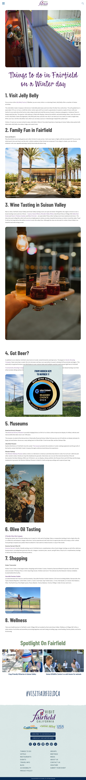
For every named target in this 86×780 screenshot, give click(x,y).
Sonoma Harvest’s (10, 548)
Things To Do (25, 751)
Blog (22, 765)
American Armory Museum (15, 432)
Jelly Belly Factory (21, 102)
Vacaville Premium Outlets (12, 576)
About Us (54, 760)
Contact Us (55, 762)
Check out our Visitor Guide (43, 738)
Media (52, 757)
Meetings (54, 754)
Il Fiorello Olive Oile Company (14, 536)
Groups (53, 751)
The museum (36, 446)
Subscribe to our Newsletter (43, 734)
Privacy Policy (26, 771)
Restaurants (25, 757)
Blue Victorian (32, 216)
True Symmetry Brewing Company (15, 367)
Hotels (23, 754)
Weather (54, 765)
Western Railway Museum (15, 453)
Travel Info (25, 762)
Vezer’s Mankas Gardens (19, 216)
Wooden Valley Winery (47, 214)
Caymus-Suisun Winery (33, 214)
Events (23, 760)
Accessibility (25, 768)
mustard (28, 220)
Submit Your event (58, 768)
